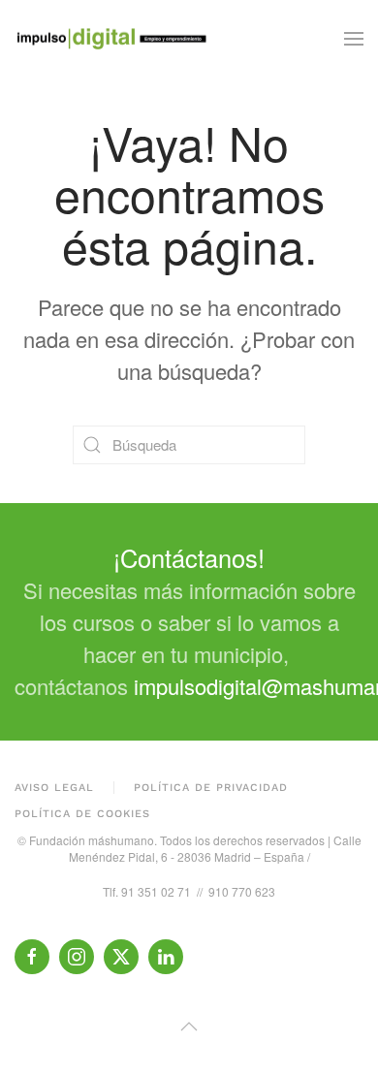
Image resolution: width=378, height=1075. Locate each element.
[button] (353, 39)
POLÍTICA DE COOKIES (82, 813)
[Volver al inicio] (111, 39)
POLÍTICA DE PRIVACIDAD (211, 787)
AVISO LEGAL (54, 787)
